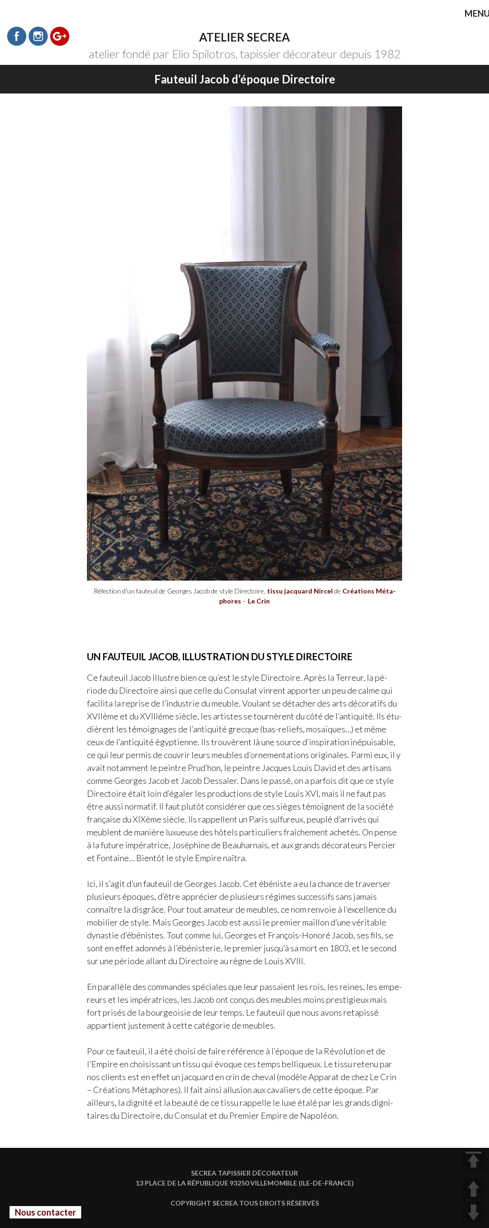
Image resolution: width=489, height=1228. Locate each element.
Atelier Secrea (244, 37)
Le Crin (259, 601)
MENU (470, 14)
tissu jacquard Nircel (300, 591)
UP (473, 1188)
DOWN (473, 1212)
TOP (473, 1160)
